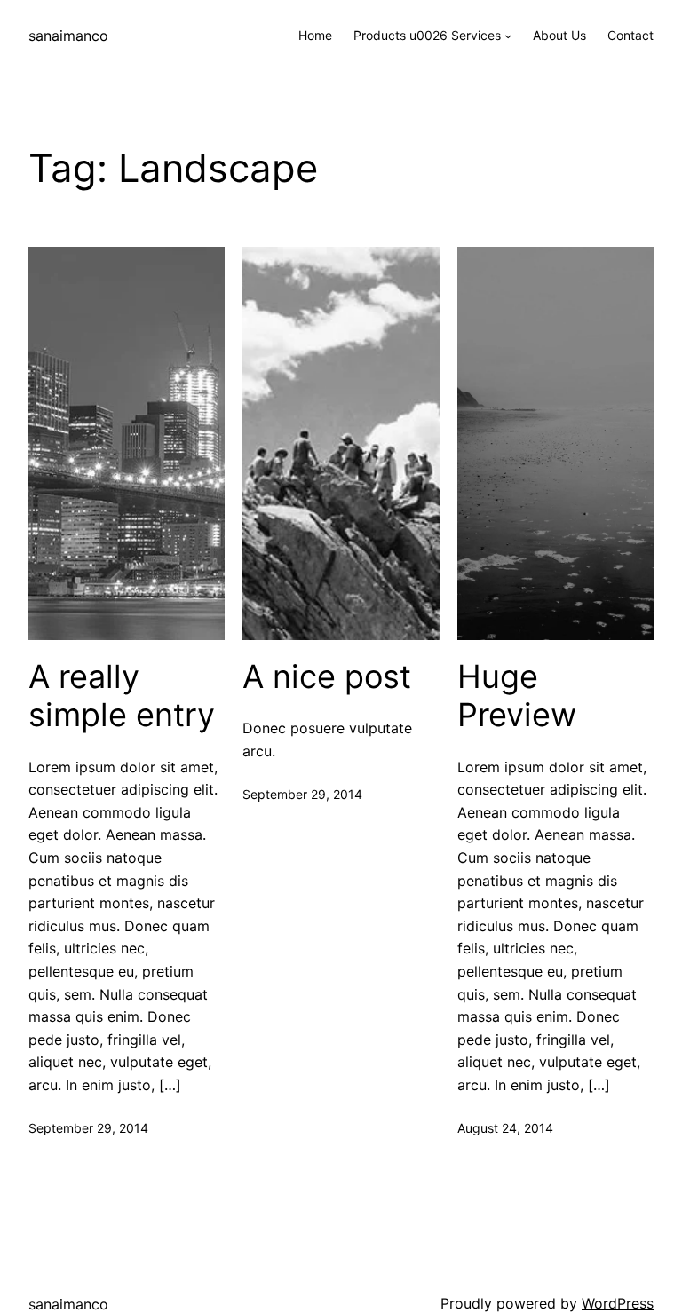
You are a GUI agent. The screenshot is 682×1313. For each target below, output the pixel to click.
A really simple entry (121, 696)
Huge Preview (516, 696)
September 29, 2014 (88, 1127)
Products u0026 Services (427, 35)
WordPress (618, 1303)
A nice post (326, 677)
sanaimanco (68, 35)
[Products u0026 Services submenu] (508, 35)
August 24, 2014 (505, 1127)
